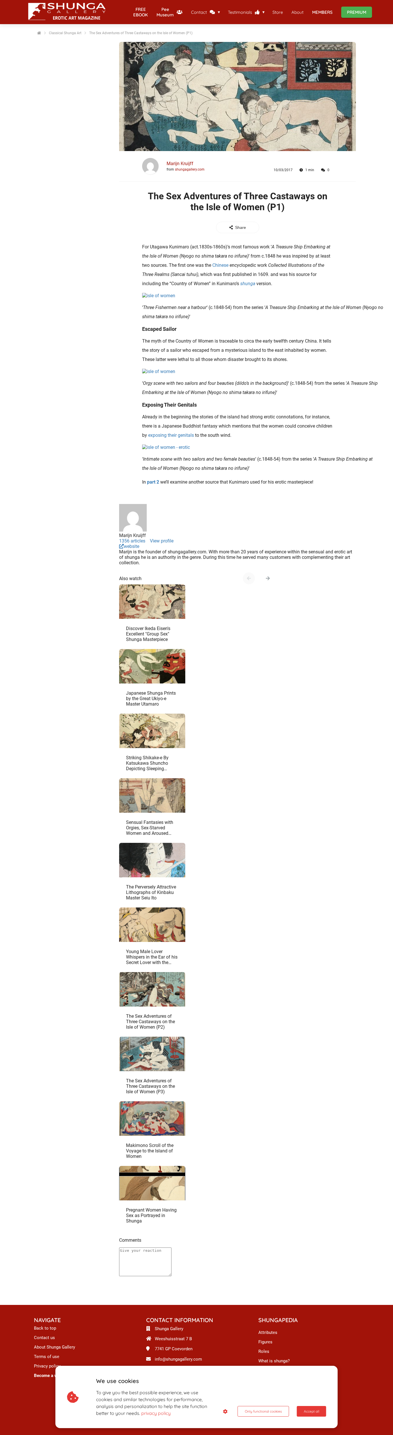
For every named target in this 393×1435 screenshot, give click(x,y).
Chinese (220, 265)
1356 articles (132, 541)
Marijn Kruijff (180, 163)
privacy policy (156, 1413)
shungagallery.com (190, 169)
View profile (161, 541)
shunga (247, 283)
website (131, 546)
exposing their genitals (171, 435)
